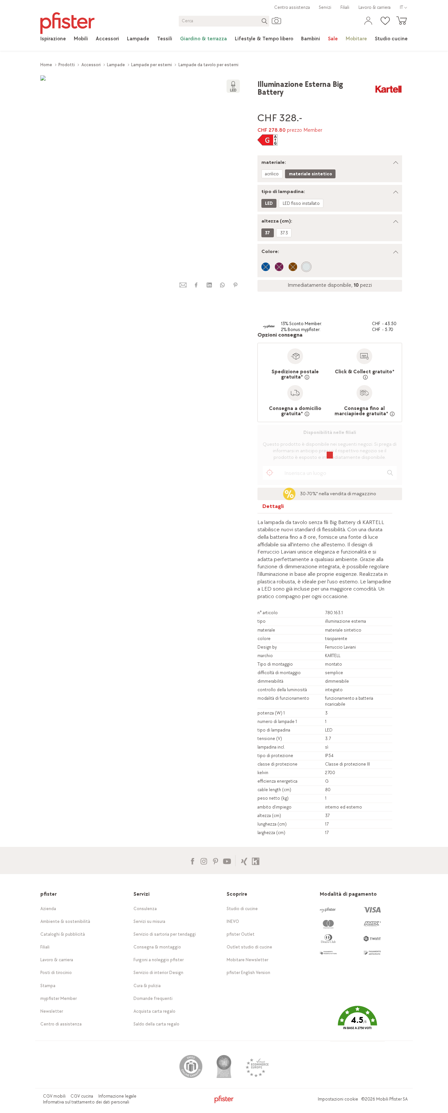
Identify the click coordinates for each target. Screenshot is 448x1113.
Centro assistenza (292, 7)
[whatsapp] (222, 285)
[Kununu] (255, 860)
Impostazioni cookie (338, 1099)
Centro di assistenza (61, 1024)
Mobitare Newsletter (247, 960)
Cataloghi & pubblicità (62, 934)
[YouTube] (227, 860)
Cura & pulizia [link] (147, 985)
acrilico (272, 174)
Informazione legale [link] (117, 1096)
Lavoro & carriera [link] (374, 7)
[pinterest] (235, 285)
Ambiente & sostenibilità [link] (65, 921)
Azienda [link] (48, 908)
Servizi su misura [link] (149, 921)
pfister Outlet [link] (241, 934)
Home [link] (46, 65)
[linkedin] (209, 285)
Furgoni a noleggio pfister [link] (158, 960)
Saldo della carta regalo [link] (156, 1024)
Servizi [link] (325, 7)
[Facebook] (192, 860)
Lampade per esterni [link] (151, 65)
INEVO (233, 921)
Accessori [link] (91, 65)
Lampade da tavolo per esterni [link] (208, 65)
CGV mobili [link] (54, 1096)
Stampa (47, 985)
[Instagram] (204, 860)
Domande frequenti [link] (153, 998)
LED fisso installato (301, 203)
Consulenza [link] (145, 908)
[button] (357, 1022)
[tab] (273, 508)
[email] (183, 285)
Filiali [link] (344, 7)
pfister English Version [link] (248, 972)
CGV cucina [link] (82, 1096)
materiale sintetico (310, 174)
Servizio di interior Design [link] (158, 972)
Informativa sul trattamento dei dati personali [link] (86, 1102)
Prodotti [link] (66, 65)
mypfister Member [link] (58, 998)
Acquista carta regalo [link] (154, 1011)
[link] (53, 39)
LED (269, 203)
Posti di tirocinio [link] (56, 972)
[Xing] (244, 860)
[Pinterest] (215, 860)
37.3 (284, 233)
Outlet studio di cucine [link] (249, 947)
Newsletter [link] (51, 1011)
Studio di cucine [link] (242, 908)
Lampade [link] (116, 65)
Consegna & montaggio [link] (157, 947)
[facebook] (196, 285)
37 (267, 233)
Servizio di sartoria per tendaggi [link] (164, 934)
